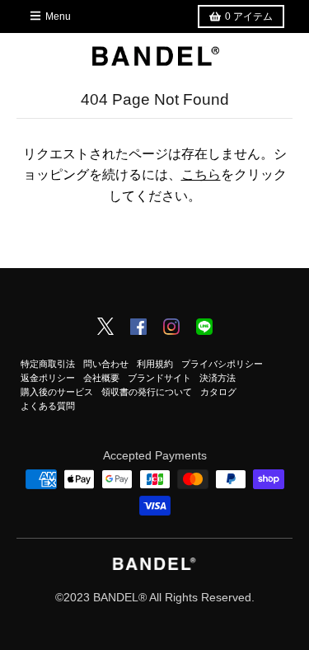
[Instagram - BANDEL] (171, 328)
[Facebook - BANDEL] (138, 328)
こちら (201, 174)
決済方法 (217, 378)
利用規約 (155, 364)
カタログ (218, 392)
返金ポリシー (48, 378)
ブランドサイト (159, 378)
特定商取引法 (48, 364)
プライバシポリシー (222, 364)
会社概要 (101, 378)
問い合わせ (106, 364)
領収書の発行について (146, 392)
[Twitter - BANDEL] (105, 327)
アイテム (249, 16)
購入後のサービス (57, 392)
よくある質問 (48, 406)
